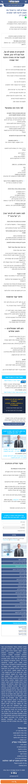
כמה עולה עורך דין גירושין (19, 563)
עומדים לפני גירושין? (20, 566)
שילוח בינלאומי (22, 749)
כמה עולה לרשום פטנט (20, 733)
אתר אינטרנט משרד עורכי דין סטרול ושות (15, 392)
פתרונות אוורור (22, 751)
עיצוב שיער (23, 745)
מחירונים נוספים (22, 756)
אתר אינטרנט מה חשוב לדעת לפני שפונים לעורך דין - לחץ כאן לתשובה (14, 456)
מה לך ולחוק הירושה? (20, 763)
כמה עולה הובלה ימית (20, 735)
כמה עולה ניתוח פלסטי (20, 737)
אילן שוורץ (15, 499)
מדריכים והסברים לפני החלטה (14, 760)
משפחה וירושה (22, 559)
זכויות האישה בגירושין (20, 606)
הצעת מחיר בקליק (19, 742)
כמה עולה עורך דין (21, 731)
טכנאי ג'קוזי (23, 754)
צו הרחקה (23, 609)
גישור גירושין (23, 576)
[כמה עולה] (13, 3)
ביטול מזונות (23, 602)
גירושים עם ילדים (21, 589)
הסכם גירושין (22, 573)
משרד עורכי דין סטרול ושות (14, 377)
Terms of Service (13, 539)
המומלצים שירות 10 (21, 758)
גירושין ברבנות (22, 583)
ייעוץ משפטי (23, 740)
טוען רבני (23, 616)
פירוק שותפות (23, 765)
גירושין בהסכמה (22, 586)
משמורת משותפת (21, 596)
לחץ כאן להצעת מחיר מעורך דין (14, 5)
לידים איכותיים (14, 776)
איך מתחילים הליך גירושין (19, 569)
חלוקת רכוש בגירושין (20, 592)
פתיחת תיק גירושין (21, 579)
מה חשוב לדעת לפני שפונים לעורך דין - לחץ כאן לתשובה (14, 432)
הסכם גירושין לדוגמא (20, 612)
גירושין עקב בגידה (21, 599)
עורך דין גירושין (22, 619)
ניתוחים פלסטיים (22, 747)
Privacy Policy (5, 539)
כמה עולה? (22, 728)
